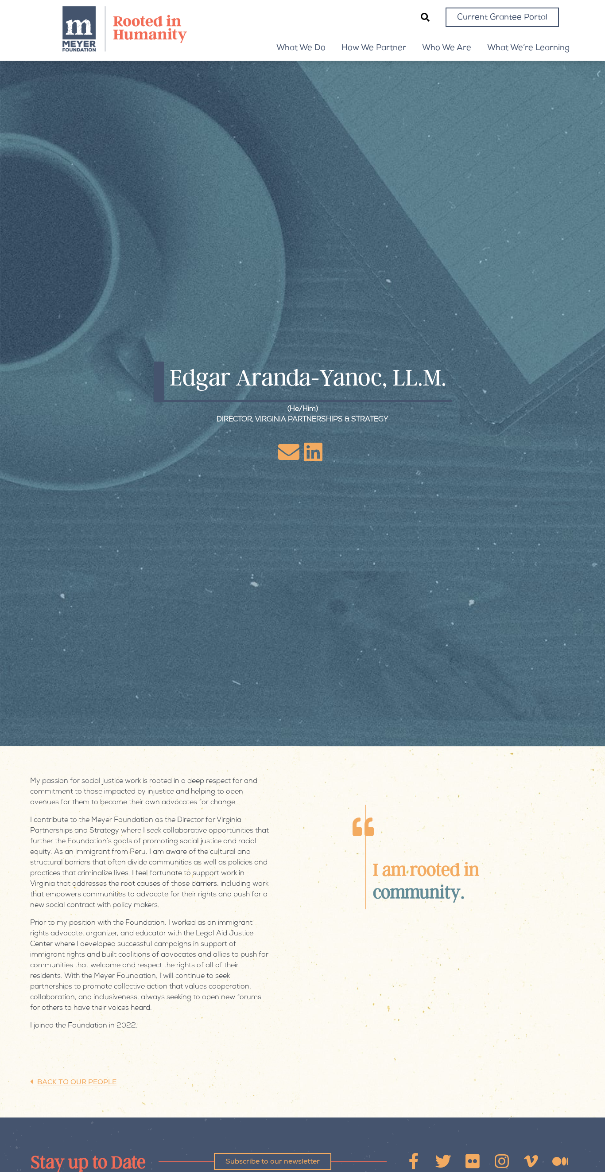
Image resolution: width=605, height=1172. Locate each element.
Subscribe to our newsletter (272, 1162)
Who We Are (446, 48)
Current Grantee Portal (502, 18)
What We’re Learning (528, 48)
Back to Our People (76, 1083)
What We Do (301, 48)
